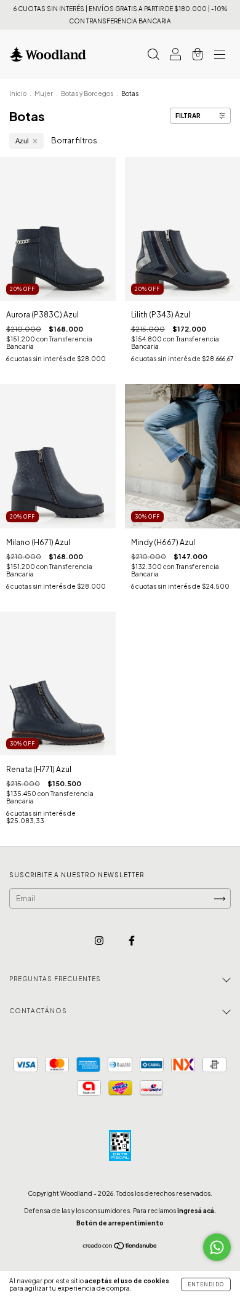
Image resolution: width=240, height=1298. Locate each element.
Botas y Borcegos (87, 93)
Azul (21, 141)
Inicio (17, 93)
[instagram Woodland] (99, 941)
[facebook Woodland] (132, 941)
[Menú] (220, 55)
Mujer (43, 93)
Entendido (206, 1284)
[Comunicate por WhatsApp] (217, 1247)
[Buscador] (153, 55)
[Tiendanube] (120, 1247)
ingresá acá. (196, 1210)
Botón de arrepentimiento (120, 1223)
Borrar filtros (74, 140)
